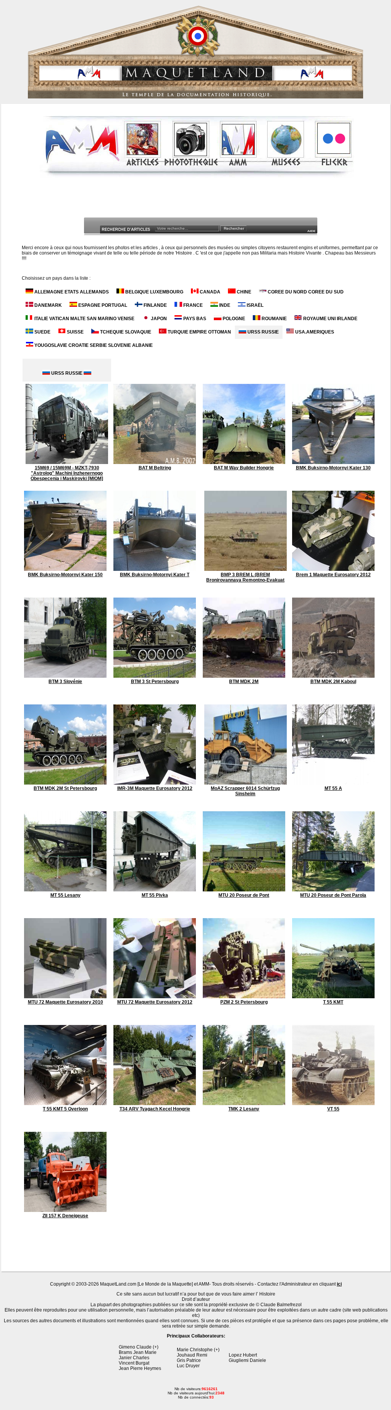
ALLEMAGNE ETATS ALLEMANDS (71, 292)
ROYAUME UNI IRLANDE (329, 318)
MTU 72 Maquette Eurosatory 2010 (65, 1002)
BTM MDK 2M (244, 681)
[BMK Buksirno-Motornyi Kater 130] (333, 462)
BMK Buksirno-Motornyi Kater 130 (333, 468)
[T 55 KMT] (333, 996)
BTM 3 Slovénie (65, 681)
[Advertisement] (197, 200)
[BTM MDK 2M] (244, 676)
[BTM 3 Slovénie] (65, 676)
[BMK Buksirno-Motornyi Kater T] (154, 569)
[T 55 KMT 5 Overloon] (65, 1103)
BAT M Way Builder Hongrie (244, 468)
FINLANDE (154, 305)
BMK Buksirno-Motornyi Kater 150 (65, 574)
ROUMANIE (273, 318)
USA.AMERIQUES (314, 332)
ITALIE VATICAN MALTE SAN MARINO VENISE (83, 318)
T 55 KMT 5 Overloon (65, 1109)
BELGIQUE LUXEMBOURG (153, 292)
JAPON (158, 318)
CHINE (243, 292)
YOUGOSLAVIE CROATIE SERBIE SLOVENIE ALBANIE (93, 345)
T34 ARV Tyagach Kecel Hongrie (155, 1109)
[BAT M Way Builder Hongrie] (244, 462)
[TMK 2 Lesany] (244, 1103)
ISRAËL (254, 305)
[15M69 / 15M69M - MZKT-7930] (67, 462)
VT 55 (333, 1109)
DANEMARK (47, 305)
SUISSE (75, 332)
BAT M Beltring (155, 468)
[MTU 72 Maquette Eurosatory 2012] (154, 996)
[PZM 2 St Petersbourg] (244, 996)
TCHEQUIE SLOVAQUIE (125, 332)
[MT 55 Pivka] (154, 890)
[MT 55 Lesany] (65, 890)
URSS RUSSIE (262, 332)
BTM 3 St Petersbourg (155, 681)
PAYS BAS (194, 318)
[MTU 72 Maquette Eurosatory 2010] (65, 996)
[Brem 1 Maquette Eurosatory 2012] (333, 569)
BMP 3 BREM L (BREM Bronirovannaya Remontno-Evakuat (245, 577)
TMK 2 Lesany (243, 1109)
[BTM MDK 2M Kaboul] (333, 676)
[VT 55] (333, 1103)
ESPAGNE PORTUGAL (102, 305)
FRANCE (192, 305)
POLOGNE (233, 318)
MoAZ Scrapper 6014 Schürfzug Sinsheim (245, 791)
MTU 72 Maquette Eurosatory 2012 (154, 1002)
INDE (224, 305)
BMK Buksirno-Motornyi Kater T (154, 574)
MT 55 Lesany (65, 895)
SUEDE (41, 332)
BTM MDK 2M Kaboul (333, 681)
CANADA (209, 292)
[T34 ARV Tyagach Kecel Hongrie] (154, 1103)
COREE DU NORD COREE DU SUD (305, 292)
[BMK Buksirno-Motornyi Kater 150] (65, 569)
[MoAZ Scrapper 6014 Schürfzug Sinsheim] (245, 783)
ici (339, 1284)
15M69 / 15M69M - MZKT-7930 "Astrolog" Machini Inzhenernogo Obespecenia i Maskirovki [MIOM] (67, 473)
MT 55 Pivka (155, 895)
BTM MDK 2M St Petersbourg (65, 788)
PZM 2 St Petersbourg (244, 1002)
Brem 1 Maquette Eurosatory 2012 (333, 574)
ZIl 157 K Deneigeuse (65, 1215)
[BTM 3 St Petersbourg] (154, 676)
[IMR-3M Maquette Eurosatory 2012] (154, 783)
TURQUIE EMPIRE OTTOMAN (198, 332)
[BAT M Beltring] (154, 462)
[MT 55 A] (333, 783)
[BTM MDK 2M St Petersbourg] (65, 783)
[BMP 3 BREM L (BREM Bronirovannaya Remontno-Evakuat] (245, 569)
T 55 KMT (333, 1002)
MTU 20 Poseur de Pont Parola (333, 895)
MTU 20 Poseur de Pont (243, 895)
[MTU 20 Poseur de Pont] (244, 890)
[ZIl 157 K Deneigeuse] (65, 1210)
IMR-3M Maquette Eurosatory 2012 (154, 788)
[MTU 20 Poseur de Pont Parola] (333, 890)
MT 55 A (333, 788)
